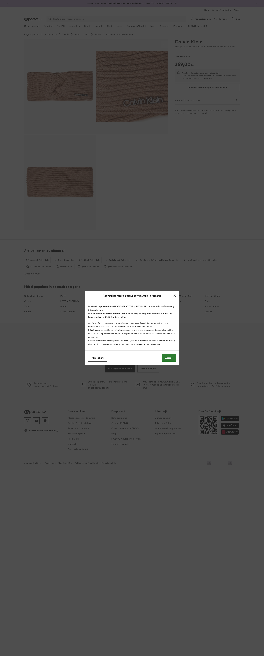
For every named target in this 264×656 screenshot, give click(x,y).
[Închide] (174, 295)
